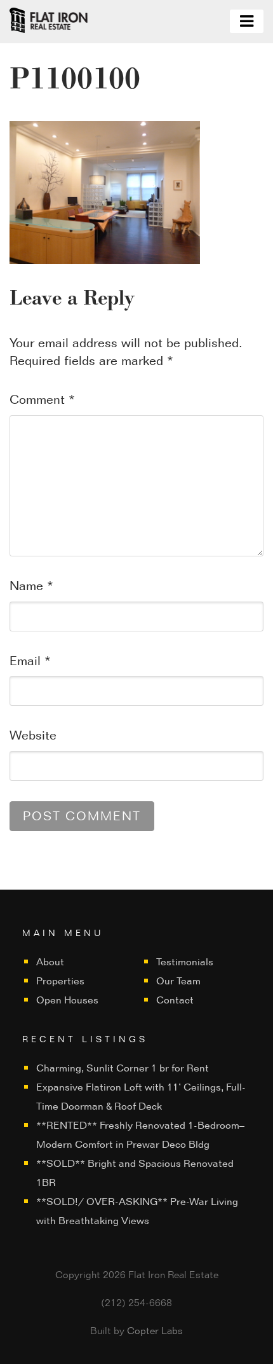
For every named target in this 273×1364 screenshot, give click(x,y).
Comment (42, 399)
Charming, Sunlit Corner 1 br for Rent (122, 1068)
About (50, 962)
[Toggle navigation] (246, 21)
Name (31, 585)
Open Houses (67, 1000)
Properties (60, 981)
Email (30, 660)
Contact (175, 1000)
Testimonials (184, 962)
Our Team (178, 981)
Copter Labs (155, 1331)
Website (33, 735)
